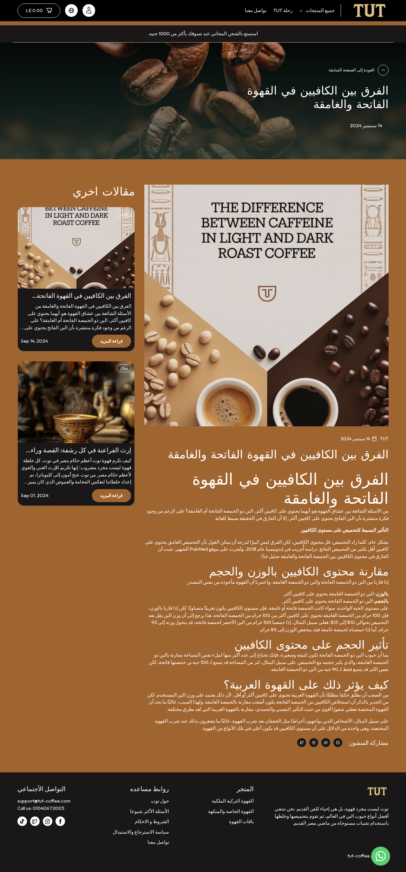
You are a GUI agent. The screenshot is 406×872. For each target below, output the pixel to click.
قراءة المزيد (111, 341)
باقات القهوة (241, 821)
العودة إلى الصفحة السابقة (352, 69)
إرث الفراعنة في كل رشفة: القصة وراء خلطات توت (81, 450)
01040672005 (48, 808)
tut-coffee (359, 856)
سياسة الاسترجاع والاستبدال (141, 832)
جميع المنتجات (320, 10)
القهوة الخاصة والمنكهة (231, 811)
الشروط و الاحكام (152, 821)
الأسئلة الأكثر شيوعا (149, 811)
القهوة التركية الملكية (233, 801)
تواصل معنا (255, 10)
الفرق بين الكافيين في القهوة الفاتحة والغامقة (84, 295)
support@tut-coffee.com (43, 801)
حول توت (160, 801)
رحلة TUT (282, 10)
